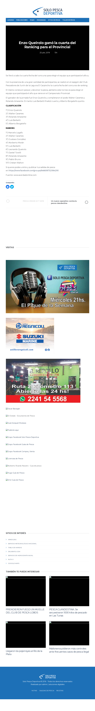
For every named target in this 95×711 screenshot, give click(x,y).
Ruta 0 (10, 559)
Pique (32, 20)
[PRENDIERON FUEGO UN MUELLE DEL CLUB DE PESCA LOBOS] (26, 591)
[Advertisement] (47, 229)
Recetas (59, 690)
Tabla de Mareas (15, 547)
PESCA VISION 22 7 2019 (33, 201)
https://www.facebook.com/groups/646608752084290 (34, 170)
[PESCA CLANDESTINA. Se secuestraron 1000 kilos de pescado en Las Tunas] (69, 591)
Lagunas (10, 20)
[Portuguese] (12, 4)
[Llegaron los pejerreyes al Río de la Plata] (26, 634)
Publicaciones (22, 20)
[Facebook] (77, 3)
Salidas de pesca (46, 690)
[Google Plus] (84, 3)
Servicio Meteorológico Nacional (22, 543)
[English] (8, 4)
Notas (34, 690)
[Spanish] (16, 4)
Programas (41, 20)
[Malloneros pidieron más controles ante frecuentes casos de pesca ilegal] (69, 633)
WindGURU (12, 539)
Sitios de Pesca (54, 20)
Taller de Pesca (68, 20)
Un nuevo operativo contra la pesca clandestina (64, 202)
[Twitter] (80, 3)
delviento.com (14, 551)
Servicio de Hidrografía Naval (20, 555)
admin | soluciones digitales (53, 684)
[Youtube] (87, 3)
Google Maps (13, 563)
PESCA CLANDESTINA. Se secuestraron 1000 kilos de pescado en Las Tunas (68, 612)
